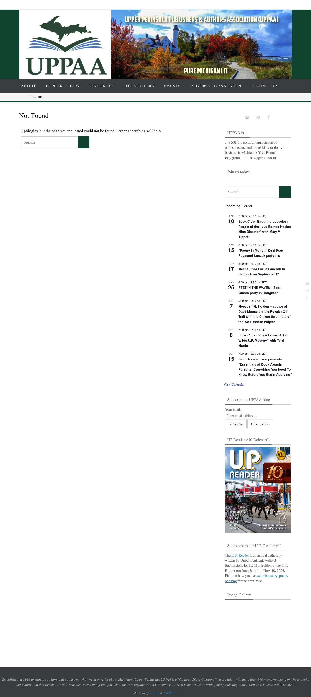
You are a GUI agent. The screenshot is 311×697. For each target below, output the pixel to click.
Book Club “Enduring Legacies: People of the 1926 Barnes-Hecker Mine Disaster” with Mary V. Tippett (264, 229)
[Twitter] (306, 290)
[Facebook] (306, 297)
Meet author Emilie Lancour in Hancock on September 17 (261, 271)
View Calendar (234, 384)
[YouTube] (306, 283)
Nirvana (154, 693)
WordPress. (170, 693)
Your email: (233, 409)
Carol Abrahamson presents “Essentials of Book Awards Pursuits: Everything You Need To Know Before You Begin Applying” (265, 367)
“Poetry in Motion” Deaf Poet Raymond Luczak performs (260, 253)
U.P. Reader (240, 555)
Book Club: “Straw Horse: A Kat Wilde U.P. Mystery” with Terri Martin (263, 340)
